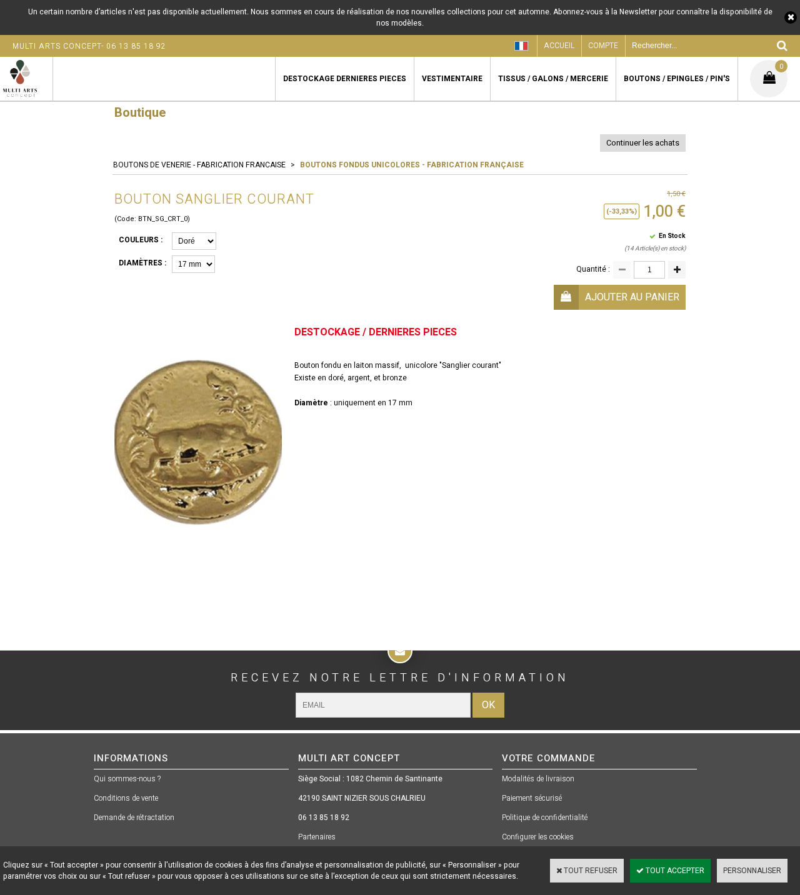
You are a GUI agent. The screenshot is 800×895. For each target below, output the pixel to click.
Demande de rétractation (134, 817)
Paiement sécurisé (532, 798)
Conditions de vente (126, 798)
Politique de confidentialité (545, 817)
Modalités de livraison (538, 778)
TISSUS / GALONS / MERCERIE (553, 78)
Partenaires (317, 837)
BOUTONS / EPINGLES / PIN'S (677, 78)
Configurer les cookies (538, 837)
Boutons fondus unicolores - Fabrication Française (412, 165)
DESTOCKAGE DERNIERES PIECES (344, 78)
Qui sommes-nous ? (127, 778)
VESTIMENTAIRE (452, 78)
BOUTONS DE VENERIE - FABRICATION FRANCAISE (199, 165)
